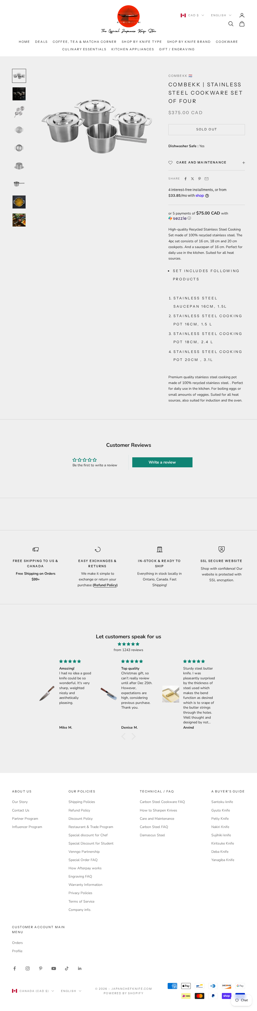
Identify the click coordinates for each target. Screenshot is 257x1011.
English (218, 15)
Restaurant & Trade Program (91, 827)
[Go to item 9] (19, 220)
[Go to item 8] (19, 202)
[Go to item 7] (19, 184)
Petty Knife (220, 818)
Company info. (80, 909)
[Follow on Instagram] (27, 968)
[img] (128, 644)
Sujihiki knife (221, 835)
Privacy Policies (80, 893)
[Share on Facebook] (185, 179)
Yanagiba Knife (222, 860)
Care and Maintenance (157, 818)
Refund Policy (79, 810)
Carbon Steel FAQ (154, 827)
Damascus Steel (152, 835)
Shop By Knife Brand (189, 42)
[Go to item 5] (19, 148)
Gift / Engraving (177, 49)
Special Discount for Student (91, 843)
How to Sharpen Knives (158, 810)
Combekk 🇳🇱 (180, 76)
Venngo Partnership (84, 851)
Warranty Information (85, 884)
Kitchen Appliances (132, 49)
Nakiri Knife (220, 827)
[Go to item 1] (19, 76)
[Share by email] (207, 179)
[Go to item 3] (19, 112)
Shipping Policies (82, 801)
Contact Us (20, 810)
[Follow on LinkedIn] (79, 968)
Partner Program (25, 818)
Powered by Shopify (124, 993)
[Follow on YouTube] (53, 968)
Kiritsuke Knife (222, 843)
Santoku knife (222, 801)
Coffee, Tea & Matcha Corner (85, 42)
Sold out (206, 129)
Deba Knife (219, 851)
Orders (17, 942)
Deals (41, 42)
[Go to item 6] (19, 166)
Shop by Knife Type (142, 42)
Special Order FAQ (83, 860)
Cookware (227, 42)
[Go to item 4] (19, 130)
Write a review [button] (162, 462)
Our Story (20, 801)
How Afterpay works (85, 868)
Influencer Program (27, 827)
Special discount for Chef (88, 835)
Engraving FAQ (80, 876)
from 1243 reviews (128, 650)
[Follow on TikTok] (66, 968)
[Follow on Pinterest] (40, 968)
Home (24, 42)
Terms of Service (81, 901)
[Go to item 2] (19, 94)
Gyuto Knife (220, 810)
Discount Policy (81, 818)
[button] (206, 216)
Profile (17, 951)
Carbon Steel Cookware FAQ (162, 801)
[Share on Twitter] (192, 179)
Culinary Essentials (84, 49)
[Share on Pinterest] (200, 179)
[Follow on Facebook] (14, 968)
